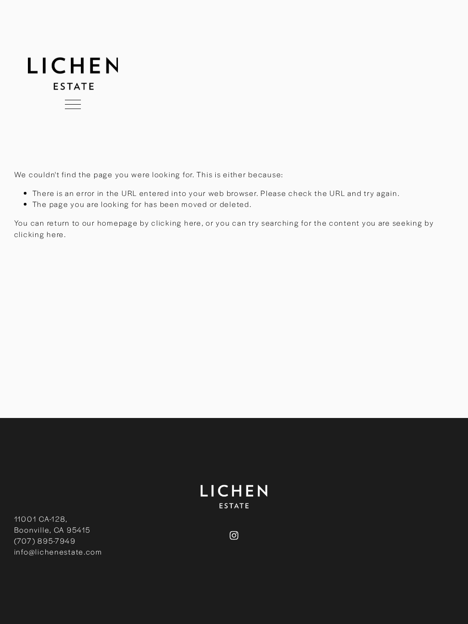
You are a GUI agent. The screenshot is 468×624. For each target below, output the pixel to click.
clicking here (176, 222)
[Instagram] (234, 535)
